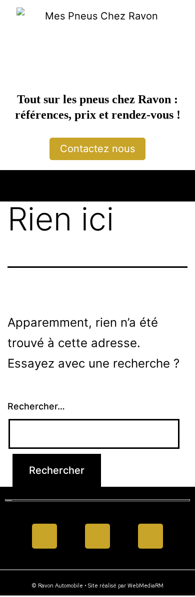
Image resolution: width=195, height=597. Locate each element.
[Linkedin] (97, 536)
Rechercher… (36, 406)
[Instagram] (150, 536)
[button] (97, 183)
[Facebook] (44, 536)
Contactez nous (97, 149)
